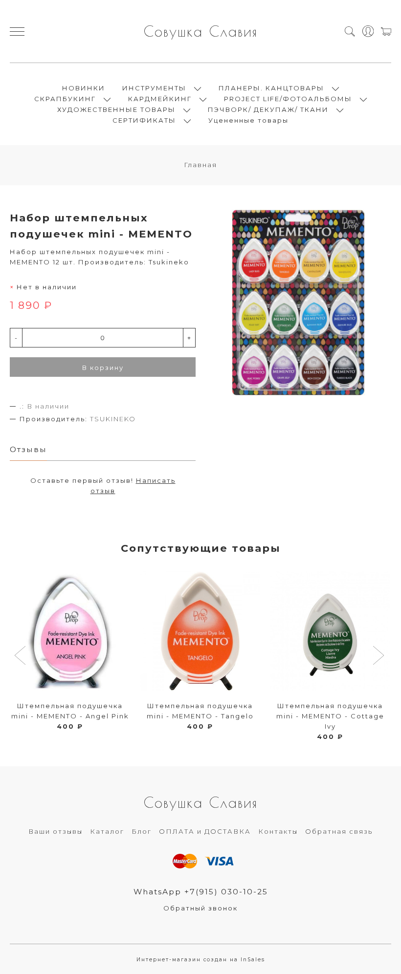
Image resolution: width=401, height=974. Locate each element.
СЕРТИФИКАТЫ (144, 120)
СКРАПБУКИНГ (65, 99)
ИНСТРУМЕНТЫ (154, 88)
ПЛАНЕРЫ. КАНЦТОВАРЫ (271, 88)
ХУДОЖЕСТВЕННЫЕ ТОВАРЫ (116, 109)
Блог (142, 831)
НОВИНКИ (83, 88)
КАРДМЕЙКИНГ (160, 99)
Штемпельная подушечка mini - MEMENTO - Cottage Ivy (330, 716)
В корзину (103, 367)
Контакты (278, 831)
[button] (21, 656)
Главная (200, 165)
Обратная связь (339, 831)
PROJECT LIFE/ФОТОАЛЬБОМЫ (288, 99)
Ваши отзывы (55, 831)
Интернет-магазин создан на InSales (200, 959)
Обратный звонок (200, 908)
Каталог (107, 831)
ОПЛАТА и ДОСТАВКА (205, 831)
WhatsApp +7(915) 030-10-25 (201, 891)
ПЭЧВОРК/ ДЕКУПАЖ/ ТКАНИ (268, 109)
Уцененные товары (248, 120)
